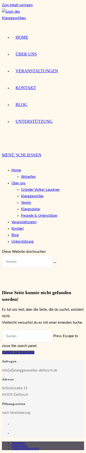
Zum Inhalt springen (17, 5)
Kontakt (17, 228)
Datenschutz (19, 445)
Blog (15, 235)
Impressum (18, 442)
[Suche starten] (55, 262)
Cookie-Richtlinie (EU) (25, 448)
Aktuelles (28, 177)
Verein (26, 203)
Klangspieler (30, 209)
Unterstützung (22, 241)
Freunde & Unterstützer (39, 215)
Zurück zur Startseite (18, 352)
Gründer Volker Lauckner (40, 190)
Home (16, 170)
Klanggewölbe (32, 196)
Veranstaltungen (24, 222)
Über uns (18, 183)
